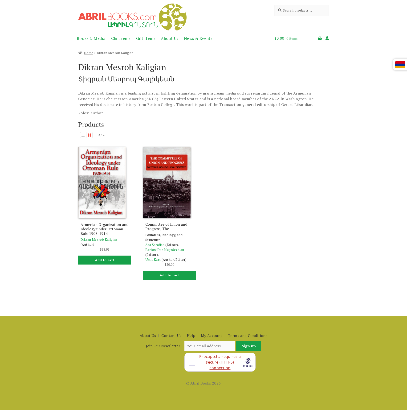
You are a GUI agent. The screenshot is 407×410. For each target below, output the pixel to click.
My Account (211, 335)
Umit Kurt (153, 259)
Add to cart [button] (104, 260)
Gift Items (145, 38)
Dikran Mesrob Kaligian (99, 239)
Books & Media (91, 38)
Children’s (120, 38)
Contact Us (171, 335)
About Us (169, 38)
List (83, 135)
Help (191, 335)
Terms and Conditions (247, 335)
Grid (89, 135)
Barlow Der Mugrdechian (164, 249)
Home (88, 52)
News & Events (198, 38)
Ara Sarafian (155, 244)
